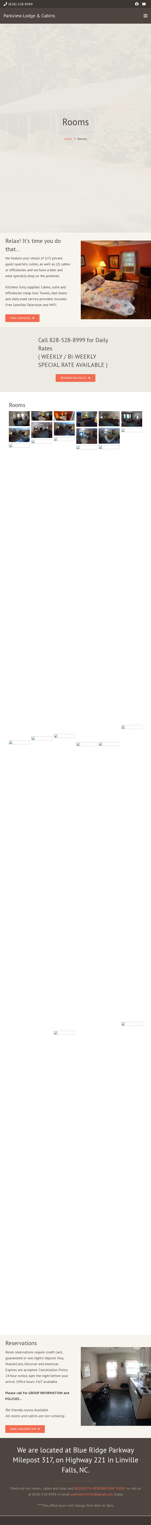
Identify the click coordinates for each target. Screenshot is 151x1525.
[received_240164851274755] (19, 888)
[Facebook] (136, 3)
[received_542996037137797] (64, 416)
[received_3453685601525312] (41, 416)
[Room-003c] (86, 419)
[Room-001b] (41, 884)
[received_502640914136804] (109, 889)
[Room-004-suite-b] (19, 418)
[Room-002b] (19, 435)
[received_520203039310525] (86, 889)
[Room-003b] (41, 587)
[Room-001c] (131, 419)
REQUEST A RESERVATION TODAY (100, 1488)
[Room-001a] (109, 418)
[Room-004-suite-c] (86, 593)
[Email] (143, 3)
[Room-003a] (64, 584)
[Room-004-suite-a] (109, 592)
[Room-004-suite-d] (131, 872)
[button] (145, 16)
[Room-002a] (64, 429)
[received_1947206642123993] (64, 1178)
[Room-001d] (41, 430)
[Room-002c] (109, 436)
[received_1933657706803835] (131, 1169)
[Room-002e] (131, 576)
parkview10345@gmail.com (92, 1494)
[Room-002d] (86, 436)
